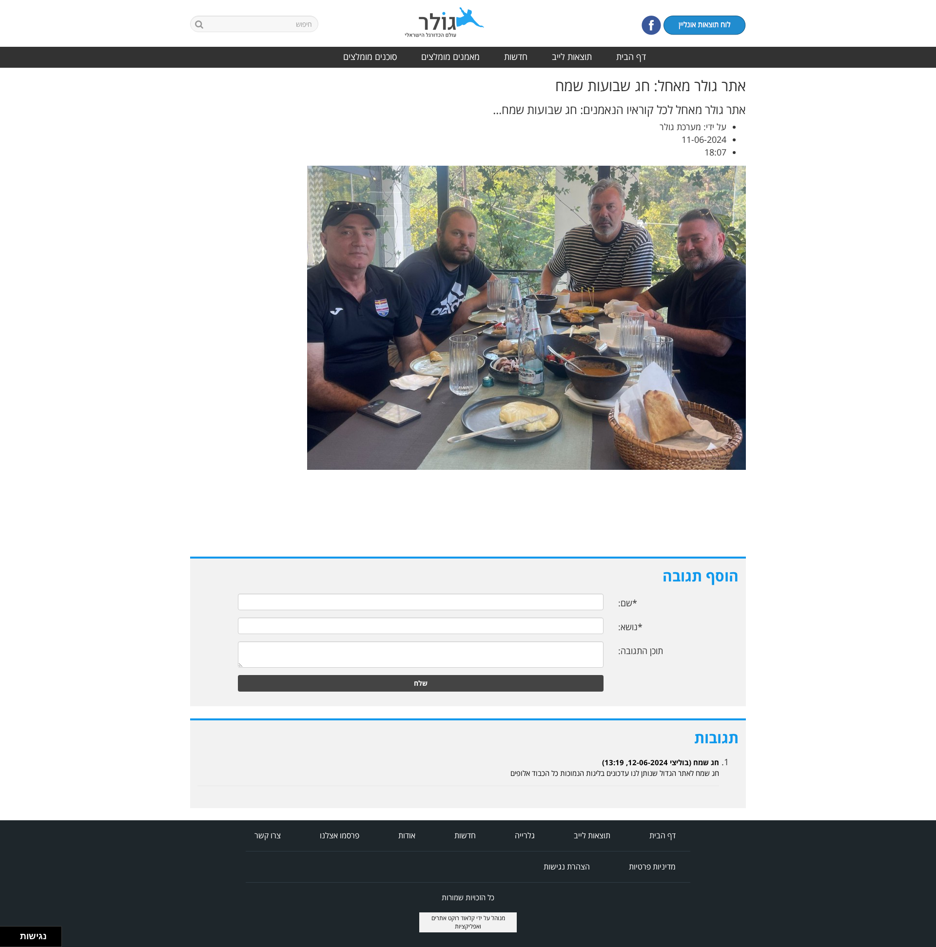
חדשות (515, 56)
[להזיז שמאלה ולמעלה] (7, 934)
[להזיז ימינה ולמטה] (13, 939)
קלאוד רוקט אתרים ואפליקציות (456, 922)
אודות (406, 835)
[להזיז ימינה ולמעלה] (13, 934)
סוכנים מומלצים (370, 56)
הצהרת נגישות (567, 866)
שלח (421, 683)
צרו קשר (267, 835)
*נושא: (630, 627)
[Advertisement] (897, 223)
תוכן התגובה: (640, 651)
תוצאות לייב (572, 56)
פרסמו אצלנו (339, 835)
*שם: (627, 603)
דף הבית (631, 56)
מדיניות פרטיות (652, 866)
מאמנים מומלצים (450, 56)
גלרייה (525, 835)
